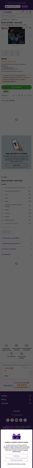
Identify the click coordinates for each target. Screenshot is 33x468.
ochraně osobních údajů (20, 450)
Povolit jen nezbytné (17, 460)
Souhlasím (16, 456)
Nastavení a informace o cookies (16, 464)
